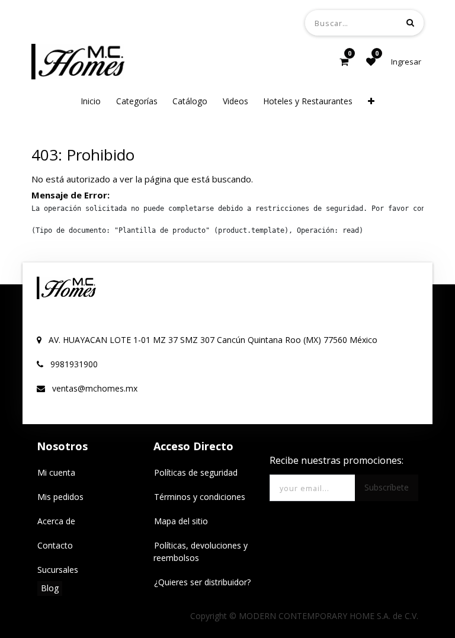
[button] (371, 101)
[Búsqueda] (410, 22)
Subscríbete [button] (386, 487)
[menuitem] (90, 101)
